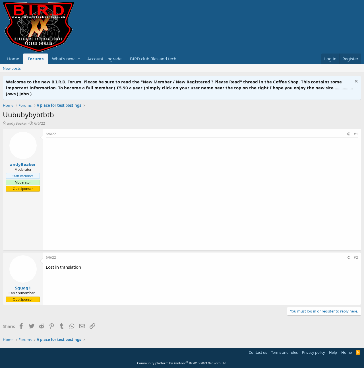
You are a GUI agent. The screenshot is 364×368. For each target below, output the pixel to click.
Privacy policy (313, 352)
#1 (356, 133)
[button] (79, 59)
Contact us (258, 352)
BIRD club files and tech (153, 58)
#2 (356, 257)
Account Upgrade (104, 58)
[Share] (348, 134)
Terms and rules (284, 352)
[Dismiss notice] (355, 82)
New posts (12, 68)
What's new (63, 58)
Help (333, 352)
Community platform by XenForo (182, 363)
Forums (36, 58)
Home (13, 58)
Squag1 (23, 288)
